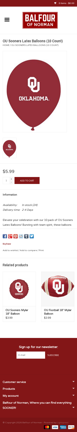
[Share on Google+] (10, 236)
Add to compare (29, 250)
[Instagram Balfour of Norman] (45, 366)
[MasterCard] (47, 427)
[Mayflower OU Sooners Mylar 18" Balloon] (19, 289)
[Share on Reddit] (21, 236)
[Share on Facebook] (5, 236)
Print (41, 250)
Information (10, 194)
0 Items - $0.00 (66, 3)
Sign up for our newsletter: (38, 347)
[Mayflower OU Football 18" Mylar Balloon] (57, 289)
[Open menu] (7, 19)
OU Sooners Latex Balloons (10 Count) (35, 45)
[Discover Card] (70, 427)
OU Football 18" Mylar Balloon (57, 312)
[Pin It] (15, 236)
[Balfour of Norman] (45, 20)
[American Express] (63, 427)
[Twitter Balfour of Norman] (38, 366)
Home (6, 45)
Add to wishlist (10, 250)
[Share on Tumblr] (26, 236)
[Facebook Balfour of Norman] (32, 366)
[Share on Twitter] (32, 236)
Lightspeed (62, 422)
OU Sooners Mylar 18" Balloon (17, 312)
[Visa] (55, 427)
